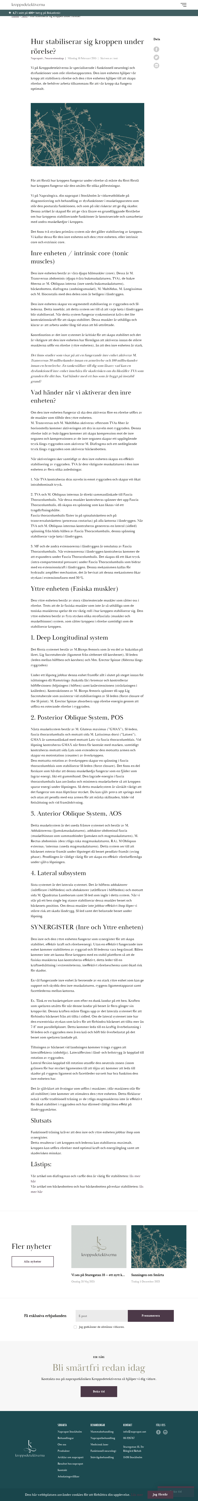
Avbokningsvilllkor (68, 1476)
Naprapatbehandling (102, 1438)
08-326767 (129, 1438)
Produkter (64, 1451)
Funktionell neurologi (103, 1451)
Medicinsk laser (99, 1444)
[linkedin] (156, 65)
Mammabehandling (102, 1432)
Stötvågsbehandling (102, 1457)
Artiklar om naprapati (71, 1457)
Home (15, 16)
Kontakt (62, 1470)
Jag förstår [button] (160, 1494)
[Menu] (183, 5)
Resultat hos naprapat (70, 1464)
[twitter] (156, 57)
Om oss (62, 1444)
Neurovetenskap (54, 58)
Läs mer (137, 1494)
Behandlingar (66, 1438)
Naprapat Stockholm (70, 1432)
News (24, 16)
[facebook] (156, 49)
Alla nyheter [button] (32, 1261)
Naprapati (37, 58)
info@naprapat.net (134, 1432)
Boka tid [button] (99, 1391)
